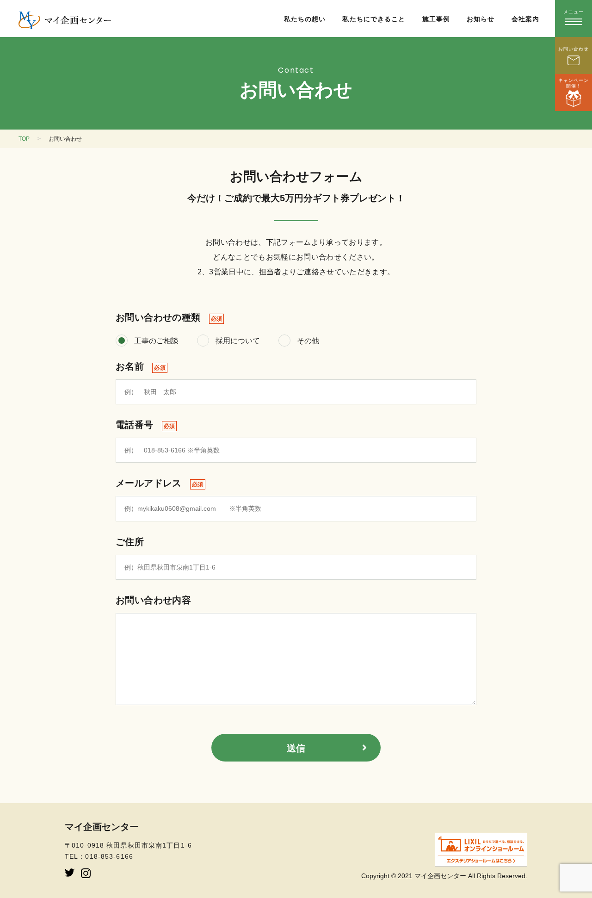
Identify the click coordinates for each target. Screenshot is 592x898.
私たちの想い (305, 19)
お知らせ (480, 19)
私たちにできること (373, 19)
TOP (24, 139)
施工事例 (436, 19)
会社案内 (525, 19)
